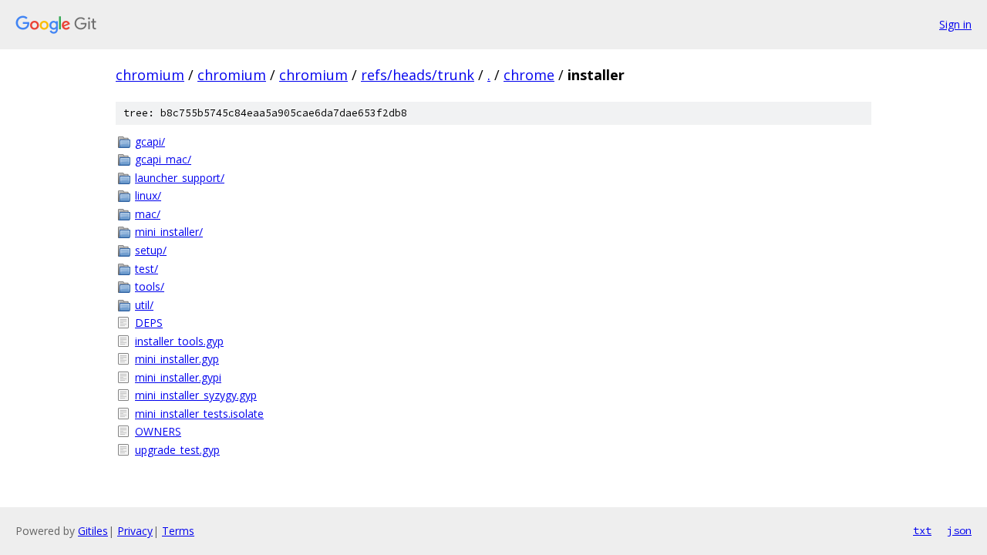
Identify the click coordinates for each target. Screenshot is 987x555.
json (959, 530)
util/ (144, 305)
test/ (146, 268)
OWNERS (158, 431)
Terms (178, 530)
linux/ (148, 195)
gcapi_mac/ (163, 159)
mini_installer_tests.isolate (199, 413)
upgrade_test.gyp (177, 449)
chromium (150, 75)
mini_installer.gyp (177, 359)
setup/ (151, 250)
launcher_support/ (179, 177)
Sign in (955, 24)
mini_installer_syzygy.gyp (196, 395)
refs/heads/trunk (417, 75)
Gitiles (93, 530)
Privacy (135, 530)
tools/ (149, 286)
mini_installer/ (169, 231)
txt (922, 530)
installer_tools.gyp (179, 341)
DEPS (149, 322)
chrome (529, 75)
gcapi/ (150, 141)
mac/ (147, 214)
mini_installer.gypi (178, 377)
